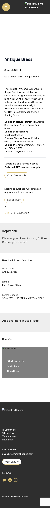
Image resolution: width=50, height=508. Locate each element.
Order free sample (16, 175)
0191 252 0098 (20, 212)
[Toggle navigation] (6, 7)
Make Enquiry (14, 199)
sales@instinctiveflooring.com (17, 453)
